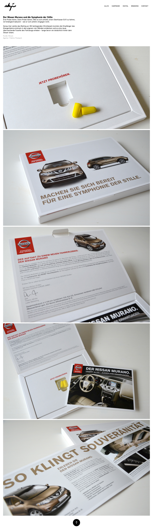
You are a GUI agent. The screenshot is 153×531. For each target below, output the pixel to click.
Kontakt (144, 6)
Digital (125, 6)
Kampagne (116, 6)
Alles (106, 6)
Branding (135, 6)
